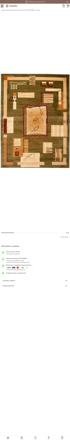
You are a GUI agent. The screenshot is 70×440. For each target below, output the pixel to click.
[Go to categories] (2, 6)
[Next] (68, 121)
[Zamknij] (67, 2)
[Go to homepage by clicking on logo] (11, 6)
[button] (35, 121)
